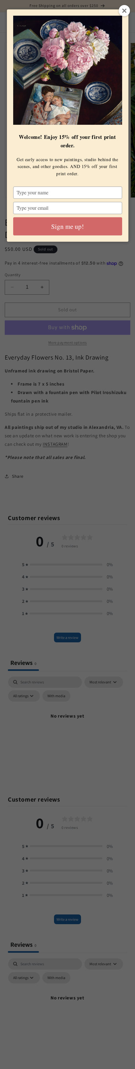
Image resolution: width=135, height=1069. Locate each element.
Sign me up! (67, 226)
